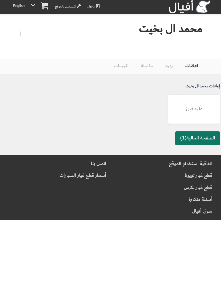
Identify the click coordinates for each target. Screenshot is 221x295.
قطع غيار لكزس (198, 188)
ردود (169, 66)
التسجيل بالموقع (66, 6)
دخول (91, 6)
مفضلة (147, 66)
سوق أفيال (202, 211)
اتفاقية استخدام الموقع (190, 164)
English (19, 6)
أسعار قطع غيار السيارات (83, 175)
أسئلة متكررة (200, 199)
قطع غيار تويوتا (198, 175)
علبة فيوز (194, 109)
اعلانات (191, 66)
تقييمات (121, 66)
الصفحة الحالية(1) (197, 138)
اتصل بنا (98, 164)
